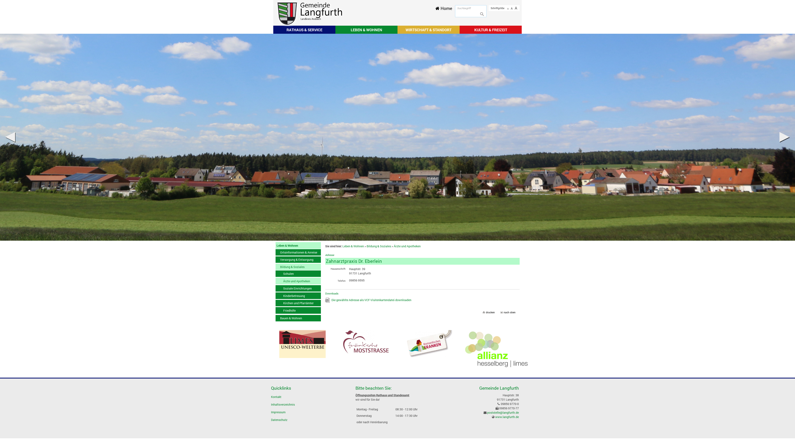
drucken (490, 312)
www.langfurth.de (507, 417)
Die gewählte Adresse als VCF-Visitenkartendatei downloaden (371, 300)
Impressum (278, 412)
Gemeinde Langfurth (499, 388)
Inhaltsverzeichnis (283, 404)
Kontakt (276, 397)
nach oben (510, 312)
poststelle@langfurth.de (503, 413)
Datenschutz (279, 420)
